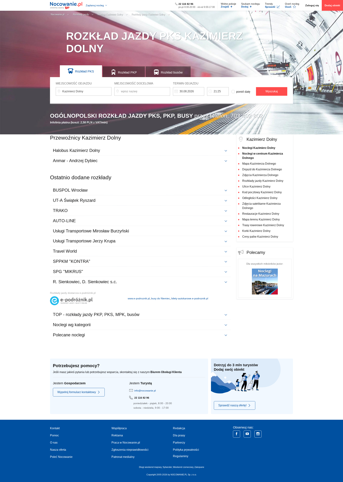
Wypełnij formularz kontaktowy (76, 392)
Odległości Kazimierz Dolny (259, 197)
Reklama (117, 435)
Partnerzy (179, 442)
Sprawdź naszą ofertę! (232, 405)
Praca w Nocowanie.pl (125, 442)
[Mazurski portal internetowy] (265, 281)
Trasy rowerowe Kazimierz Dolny (263, 225)
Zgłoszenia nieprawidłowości (129, 449)
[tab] (140, 150)
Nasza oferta (58, 449)
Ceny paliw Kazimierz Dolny (260, 236)
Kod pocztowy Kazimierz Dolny (262, 192)
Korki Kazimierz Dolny (256, 230)
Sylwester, (168, 467)
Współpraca (119, 428)
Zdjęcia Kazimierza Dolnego (260, 175)
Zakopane (199, 467)
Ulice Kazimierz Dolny (256, 186)
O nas (54, 442)
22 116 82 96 (185, 4)
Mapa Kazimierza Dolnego (259, 163)
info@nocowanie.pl (145, 390)
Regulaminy (180, 456)
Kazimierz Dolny (262, 139)
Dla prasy (179, 435)
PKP (127, 72)
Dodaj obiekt (332, 5)
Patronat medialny (123, 456)
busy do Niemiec (160, 298)
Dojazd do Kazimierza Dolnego (262, 169)
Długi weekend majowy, (151, 467)
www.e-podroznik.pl (139, 298)
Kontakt (55, 428)
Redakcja (179, 428)
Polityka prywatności (186, 449)
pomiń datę (243, 91)
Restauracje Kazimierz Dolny (260, 213)
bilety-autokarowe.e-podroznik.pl (189, 298)
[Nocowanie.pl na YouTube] (247, 434)
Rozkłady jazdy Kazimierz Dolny (262, 180)
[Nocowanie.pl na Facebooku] (236, 434)
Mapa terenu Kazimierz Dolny (261, 219)
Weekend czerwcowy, (183, 467)
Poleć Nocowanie (61, 456)
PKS (84, 71)
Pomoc (54, 435)
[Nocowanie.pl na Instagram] (258, 434)
